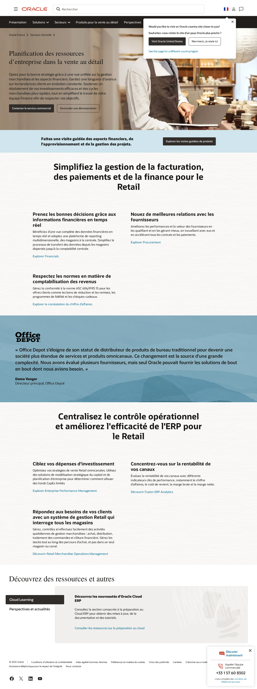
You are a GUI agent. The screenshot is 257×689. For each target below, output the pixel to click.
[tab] (35, 599)
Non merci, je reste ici (205, 41)
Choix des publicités (159, 662)
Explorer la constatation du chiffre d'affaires (62, 304)
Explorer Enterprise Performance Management (65, 491)
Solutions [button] (39, 22)
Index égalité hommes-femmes (91, 662)
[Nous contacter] (241, 9)
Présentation (18, 22)
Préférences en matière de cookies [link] (128, 662)
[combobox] (128, 9)
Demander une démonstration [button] (78, 108)
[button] (16, 9)
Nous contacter (73, 666)
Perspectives (132, 22)
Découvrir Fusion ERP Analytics (152, 492)
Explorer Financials (46, 256)
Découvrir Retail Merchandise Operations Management (70, 554)
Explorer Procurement (146, 242)
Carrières (177, 662)
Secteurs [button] (60, 22)
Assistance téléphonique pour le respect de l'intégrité (35, 666)
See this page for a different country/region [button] (173, 51)
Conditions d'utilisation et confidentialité (51, 662)
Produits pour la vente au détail (97, 22)
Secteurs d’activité (40, 35)
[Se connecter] (233, 9)
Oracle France (17, 35)
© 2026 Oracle (16, 661)
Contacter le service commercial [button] (31, 108)
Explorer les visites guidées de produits (189, 141)
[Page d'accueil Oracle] (34, 9)
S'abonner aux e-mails (197, 662)
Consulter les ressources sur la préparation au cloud (109, 628)
